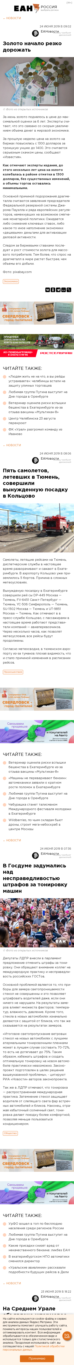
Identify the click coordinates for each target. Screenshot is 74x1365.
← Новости (12, 18)
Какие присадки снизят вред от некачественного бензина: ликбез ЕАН (39, 1248)
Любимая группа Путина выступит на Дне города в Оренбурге (38, 394)
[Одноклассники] (53, 290)
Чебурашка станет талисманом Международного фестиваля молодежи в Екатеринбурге (40, 809)
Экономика (11, 281)
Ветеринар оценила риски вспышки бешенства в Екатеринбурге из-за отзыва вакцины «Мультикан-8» (37, 408)
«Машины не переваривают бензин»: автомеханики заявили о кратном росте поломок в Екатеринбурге (38, 783)
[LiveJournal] (69, 290)
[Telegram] (58, 290)
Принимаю (37, 1358)
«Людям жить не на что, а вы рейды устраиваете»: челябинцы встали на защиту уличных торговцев (37, 381)
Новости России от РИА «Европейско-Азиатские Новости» (27, 8)
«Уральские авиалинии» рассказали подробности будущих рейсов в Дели (39, 1270)
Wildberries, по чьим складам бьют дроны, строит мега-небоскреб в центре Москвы (36, 825)
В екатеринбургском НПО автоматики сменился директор (39, 1259)
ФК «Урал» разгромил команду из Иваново (35, 432)
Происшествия (13, 672)
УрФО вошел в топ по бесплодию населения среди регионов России (36, 1226)
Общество (10, 1133)
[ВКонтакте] (47, 290)
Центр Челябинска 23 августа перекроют (32, 421)
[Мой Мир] (63, 290)
